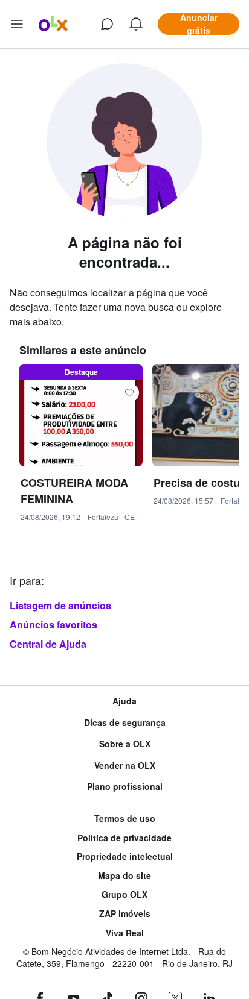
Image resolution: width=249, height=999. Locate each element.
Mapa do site (124, 876)
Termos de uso (124, 818)
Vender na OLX (124, 765)
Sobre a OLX (124, 744)
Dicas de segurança (125, 722)
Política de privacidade (124, 838)
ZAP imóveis (124, 913)
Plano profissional (125, 786)
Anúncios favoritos (53, 624)
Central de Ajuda (48, 644)
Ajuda (124, 701)
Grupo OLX (124, 894)
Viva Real (125, 933)
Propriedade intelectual (125, 856)
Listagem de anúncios (60, 605)
